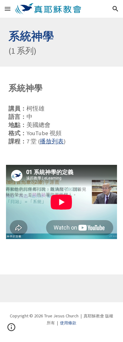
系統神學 (31, 36)
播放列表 (52, 141)
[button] (7, 8)
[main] (61, 42)
